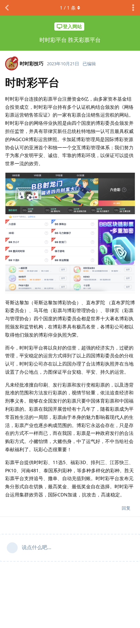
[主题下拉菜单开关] (133, 8)
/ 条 (68, 7)
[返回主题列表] (7, 8)
